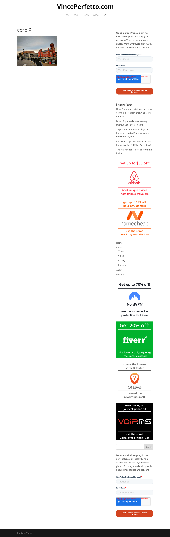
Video (121, 255)
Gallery (121, 260)
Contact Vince (24, 533)
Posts (76, 15)
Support (96, 15)
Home (67, 15)
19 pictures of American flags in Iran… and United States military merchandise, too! (132, 133)
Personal (122, 265)
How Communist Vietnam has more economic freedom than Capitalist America (134, 113)
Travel (121, 251)
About (87, 15)
